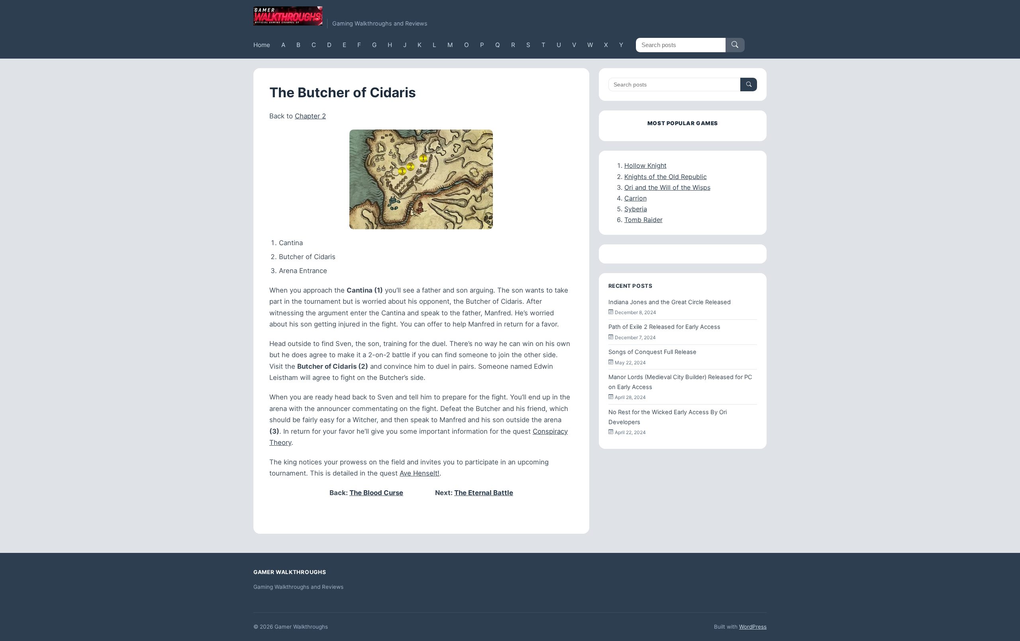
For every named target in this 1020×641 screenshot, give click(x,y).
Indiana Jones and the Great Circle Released (669, 302)
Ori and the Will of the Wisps (667, 187)
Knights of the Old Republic (665, 177)
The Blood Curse (376, 493)
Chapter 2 (310, 116)
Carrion (635, 198)
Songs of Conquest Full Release (652, 352)
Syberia (635, 209)
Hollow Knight (645, 165)
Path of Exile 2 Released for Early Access (664, 326)
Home (261, 45)
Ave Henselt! (419, 473)
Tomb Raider (643, 220)
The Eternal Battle (483, 493)
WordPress (753, 626)
